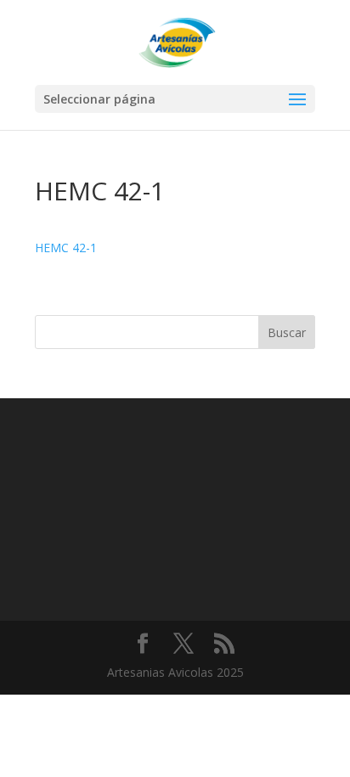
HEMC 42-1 (66, 247)
